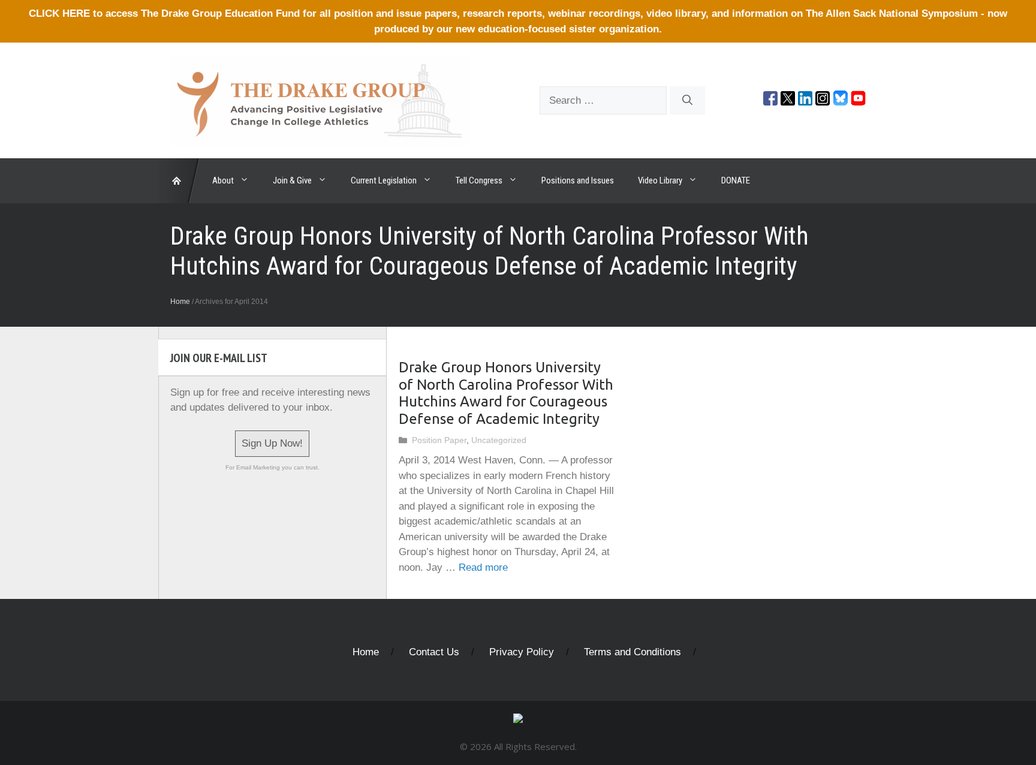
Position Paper (439, 440)
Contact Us (434, 652)
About (223, 180)
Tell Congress (479, 180)
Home (180, 301)
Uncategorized (498, 440)
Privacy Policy (521, 652)
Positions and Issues (577, 180)
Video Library (660, 180)
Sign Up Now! (272, 443)
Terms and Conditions (632, 652)
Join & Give (292, 180)
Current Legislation (384, 180)
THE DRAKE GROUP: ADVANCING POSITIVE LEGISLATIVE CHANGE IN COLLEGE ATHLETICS (179, 180)
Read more (483, 567)
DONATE (735, 180)
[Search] (687, 100)
